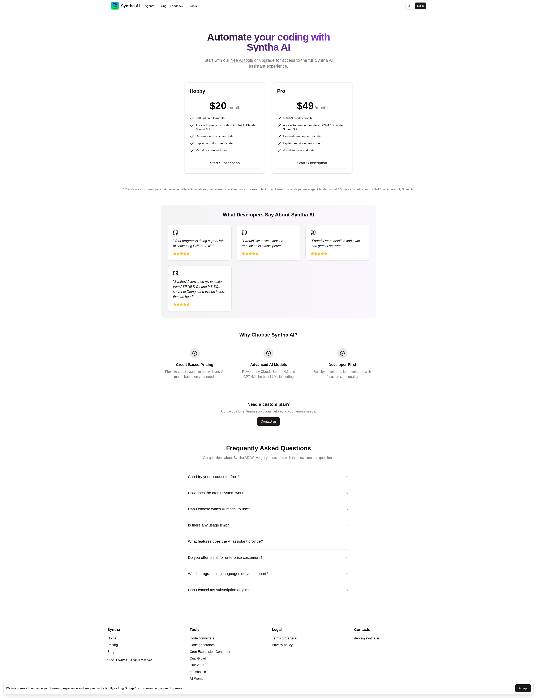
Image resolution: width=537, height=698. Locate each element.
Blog (110, 651)
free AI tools (242, 60)
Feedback (176, 6)
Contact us (268, 421)
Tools (193, 6)
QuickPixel (198, 658)
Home (111, 638)
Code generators (202, 645)
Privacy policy (282, 645)
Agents (149, 6)
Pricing (162, 6)
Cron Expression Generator (210, 651)
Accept (523, 688)
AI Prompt (197, 678)
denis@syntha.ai (366, 638)
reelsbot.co (198, 672)
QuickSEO (197, 665)
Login (420, 5)
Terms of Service (284, 638)
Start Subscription (225, 163)
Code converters (202, 638)
